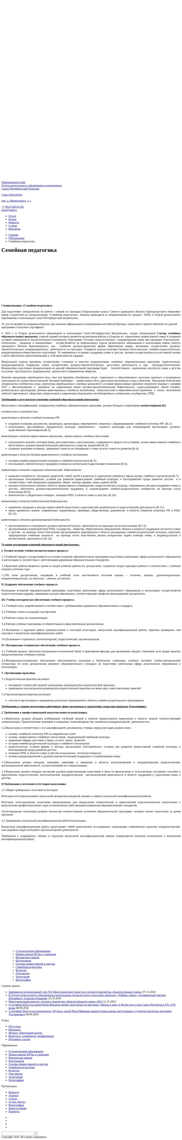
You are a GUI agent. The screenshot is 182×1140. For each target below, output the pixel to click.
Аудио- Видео (17, 1101)
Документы (23, 973)
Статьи (13, 225)
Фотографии (23, 979)
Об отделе (15, 1026)
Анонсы (13, 1095)
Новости (14, 222)
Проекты (14, 1111)
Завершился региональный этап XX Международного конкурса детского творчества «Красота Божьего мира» (75, 991)
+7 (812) (12, 206)
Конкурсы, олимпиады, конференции (31, 1036)
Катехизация (23, 960)
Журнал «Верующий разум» (26, 1032)
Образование (16, 238)
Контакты (14, 228)
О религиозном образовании (33, 951)
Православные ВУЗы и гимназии (36, 954)
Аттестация (23, 976)
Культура (21, 970)
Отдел (12, 216)
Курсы (12, 219)
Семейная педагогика (29, 967)
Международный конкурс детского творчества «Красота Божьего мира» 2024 (55, 1001)
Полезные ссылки (19, 1039)
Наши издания (17, 1108)
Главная (13, 234)
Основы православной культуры (35, 963)
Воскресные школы (27, 957)
